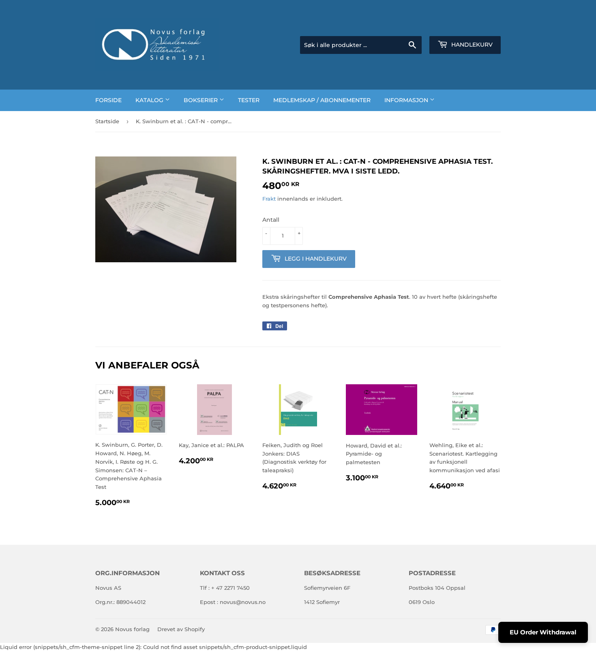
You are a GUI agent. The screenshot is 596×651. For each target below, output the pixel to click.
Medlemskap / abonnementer (322, 100)
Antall (270, 219)
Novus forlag (132, 629)
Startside (107, 121)
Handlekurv (471, 44)
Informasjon (407, 100)
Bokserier (201, 100)
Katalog (150, 100)
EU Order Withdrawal (543, 632)
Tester (248, 100)
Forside (108, 100)
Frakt (269, 198)
